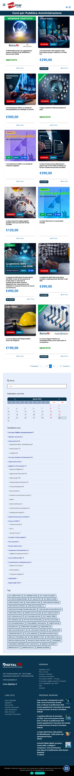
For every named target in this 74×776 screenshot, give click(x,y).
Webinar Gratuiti (14, 647)
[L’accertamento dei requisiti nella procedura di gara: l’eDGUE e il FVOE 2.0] (54, 32)
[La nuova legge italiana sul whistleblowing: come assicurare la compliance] (54, 320)
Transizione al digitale (16, 574)
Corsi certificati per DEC (51, 602)
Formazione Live (45, 626)
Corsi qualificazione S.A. (36, 606)
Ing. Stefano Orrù (54, 630)
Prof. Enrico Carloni (54, 637)
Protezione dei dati (15, 524)
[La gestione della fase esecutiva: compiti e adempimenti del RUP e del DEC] (54, 259)
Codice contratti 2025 (33, 602)
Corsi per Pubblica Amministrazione (20, 432)
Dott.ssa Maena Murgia (16, 623)
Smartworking (14, 570)
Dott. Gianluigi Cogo (15, 616)
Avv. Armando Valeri (30, 595)
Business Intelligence (16, 469)
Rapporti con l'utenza (16, 565)
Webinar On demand (43, 647)
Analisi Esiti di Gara (14, 462)
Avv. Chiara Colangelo (47, 595)
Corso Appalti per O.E (15, 613)
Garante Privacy (14, 533)
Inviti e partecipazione (16, 486)
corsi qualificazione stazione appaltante (22, 609)
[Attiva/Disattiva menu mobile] (4, 5)
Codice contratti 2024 (15, 602)
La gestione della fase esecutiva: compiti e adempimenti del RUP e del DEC (54, 279)
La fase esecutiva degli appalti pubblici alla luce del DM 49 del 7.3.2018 (17, 222)
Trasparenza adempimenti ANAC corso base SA (23, 644)
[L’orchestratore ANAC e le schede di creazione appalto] (20, 145)
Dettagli (21, 68)
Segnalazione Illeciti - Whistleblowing (20, 444)
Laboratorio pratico (15, 633)
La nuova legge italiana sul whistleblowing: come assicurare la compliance (53, 340)
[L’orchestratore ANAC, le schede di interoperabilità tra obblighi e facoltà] (20, 89)
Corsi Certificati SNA (15, 558)
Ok (32, 773)
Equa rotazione (14, 491)
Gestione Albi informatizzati (18, 482)
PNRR (11, 499)
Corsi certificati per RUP (16, 606)
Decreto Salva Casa (14, 546)
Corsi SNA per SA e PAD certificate (50, 609)
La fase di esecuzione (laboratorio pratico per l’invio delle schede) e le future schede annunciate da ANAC (53, 165)
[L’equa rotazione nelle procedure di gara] (54, 89)
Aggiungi (44, 68)
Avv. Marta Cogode (50, 599)
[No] (72, 771)
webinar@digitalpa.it (10, 680)
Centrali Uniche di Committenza (19, 508)
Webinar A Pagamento (49, 644)
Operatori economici (15, 437)
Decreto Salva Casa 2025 (33, 613)
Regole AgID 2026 (14, 583)
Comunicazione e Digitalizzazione (19, 562)
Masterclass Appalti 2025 (48, 633)
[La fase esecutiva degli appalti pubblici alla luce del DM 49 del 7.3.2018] (20, 202)
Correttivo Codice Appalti (16, 537)
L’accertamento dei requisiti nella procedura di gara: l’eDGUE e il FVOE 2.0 (53, 52)
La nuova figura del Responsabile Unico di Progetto (18, 339)
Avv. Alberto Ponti (14, 595)
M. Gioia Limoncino (31, 633)
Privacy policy (40, 773)
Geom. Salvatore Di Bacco (16, 630)
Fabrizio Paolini (54, 623)
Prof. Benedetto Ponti (37, 637)
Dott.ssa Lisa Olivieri (51, 619)
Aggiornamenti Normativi (17, 473)
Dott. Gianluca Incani (51, 613)
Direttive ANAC (14, 449)
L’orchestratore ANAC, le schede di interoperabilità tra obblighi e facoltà (20, 108)
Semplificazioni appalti (16, 512)
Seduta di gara (14, 478)
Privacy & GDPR (13, 521)
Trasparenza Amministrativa (17, 550)
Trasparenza (56, 640)
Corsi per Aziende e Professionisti (19, 457)
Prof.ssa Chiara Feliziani (16, 640)
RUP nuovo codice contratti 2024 (39, 640)
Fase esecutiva (13, 542)
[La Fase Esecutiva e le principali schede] (54, 202)
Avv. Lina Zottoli (35, 599)
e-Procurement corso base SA (36, 623)
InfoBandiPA (12, 578)
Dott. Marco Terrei (49, 616)
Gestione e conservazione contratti (20, 495)
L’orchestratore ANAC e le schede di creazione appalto (19, 165)
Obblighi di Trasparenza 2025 (18, 553)
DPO (11, 529)
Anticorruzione (13, 441)
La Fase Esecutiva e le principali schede (51, 222)
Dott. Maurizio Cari (14, 619)
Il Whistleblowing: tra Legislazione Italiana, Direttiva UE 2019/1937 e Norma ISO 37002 (19, 52)
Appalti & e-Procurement (16, 466)
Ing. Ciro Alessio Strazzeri (37, 630)
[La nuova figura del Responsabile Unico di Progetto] (20, 320)
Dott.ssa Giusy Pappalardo (33, 619)
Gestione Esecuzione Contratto (18, 517)
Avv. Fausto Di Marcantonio (17, 599)
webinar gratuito (28, 647)
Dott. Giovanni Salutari (32, 616)
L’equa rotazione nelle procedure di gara (53, 108)
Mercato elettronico (15, 504)
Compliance (13, 453)
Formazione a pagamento (29, 626)
